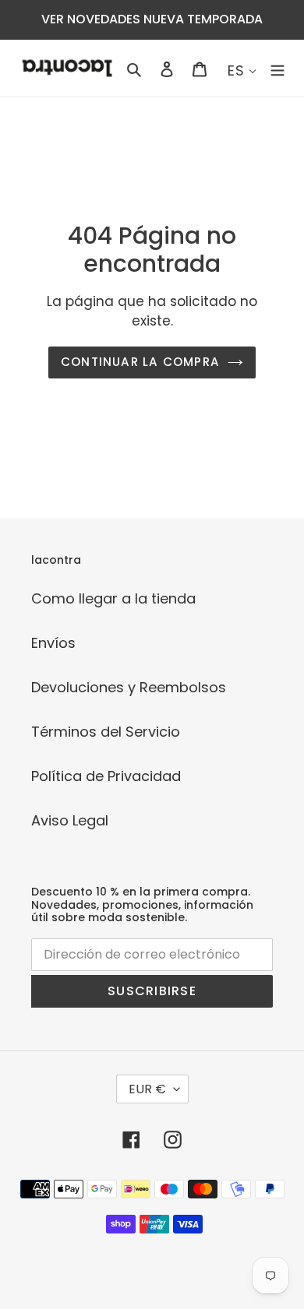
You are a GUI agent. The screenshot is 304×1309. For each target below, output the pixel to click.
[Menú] (277, 68)
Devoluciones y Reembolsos (128, 687)
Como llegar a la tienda (113, 598)
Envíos (53, 643)
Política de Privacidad (106, 776)
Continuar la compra (140, 362)
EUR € (147, 1089)
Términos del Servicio (105, 731)
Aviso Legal (69, 820)
